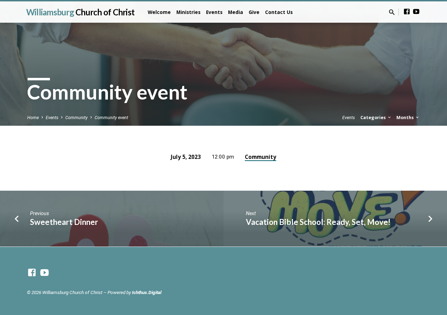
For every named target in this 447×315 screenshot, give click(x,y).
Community (76, 117)
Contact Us (279, 12)
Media (235, 12)
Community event (111, 117)
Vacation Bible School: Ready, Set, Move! (318, 222)
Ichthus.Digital (146, 292)
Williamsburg (80, 12)
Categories (373, 117)
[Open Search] (392, 12)
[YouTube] (416, 11)
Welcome (159, 12)
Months (405, 117)
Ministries (188, 12)
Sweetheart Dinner (64, 222)
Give (254, 12)
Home (33, 117)
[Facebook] (407, 11)
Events (214, 12)
